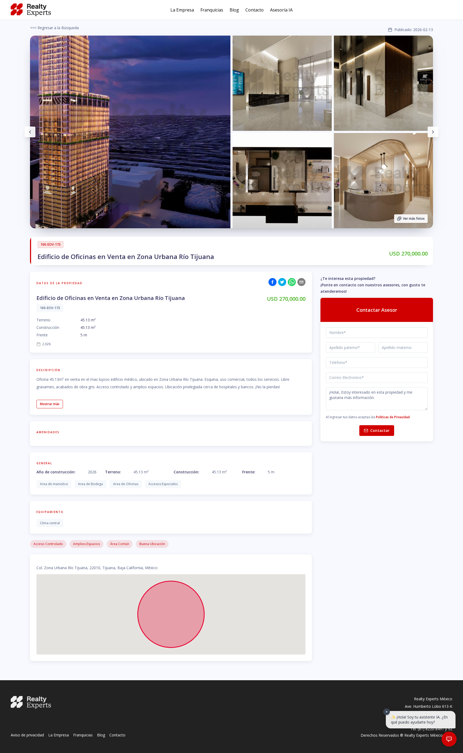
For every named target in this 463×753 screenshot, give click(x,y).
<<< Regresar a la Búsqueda (54, 27)
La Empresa (182, 10)
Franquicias (211, 10)
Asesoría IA (281, 10)
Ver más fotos (414, 218)
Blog (234, 10)
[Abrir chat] (449, 739)
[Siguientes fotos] (433, 132)
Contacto (254, 10)
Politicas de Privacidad (393, 417)
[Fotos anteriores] (30, 132)
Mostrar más (49, 404)
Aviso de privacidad (27, 734)
